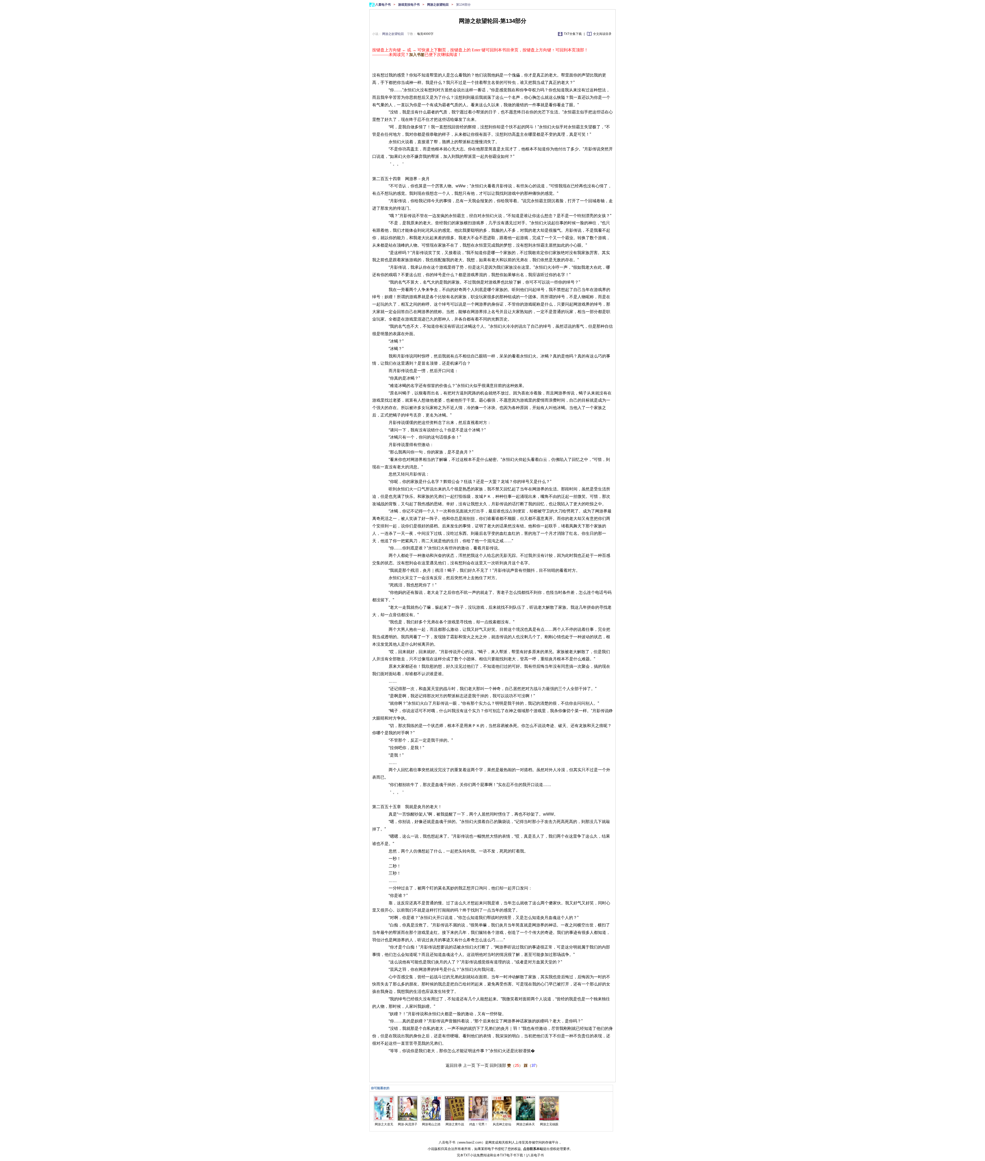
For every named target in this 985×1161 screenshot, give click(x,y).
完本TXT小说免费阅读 (473, 1155)
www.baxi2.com (470, 1142)
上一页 (469, 1065)
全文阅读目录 (602, 34)
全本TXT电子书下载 (508, 1155)
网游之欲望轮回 (438, 4)
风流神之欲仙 (502, 1124)
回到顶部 (498, 1065)
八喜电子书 (383, 4)
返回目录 (454, 1065)
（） (515, 1065)
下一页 (482, 1065)
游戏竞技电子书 (409, 4)
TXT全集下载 (573, 34)
